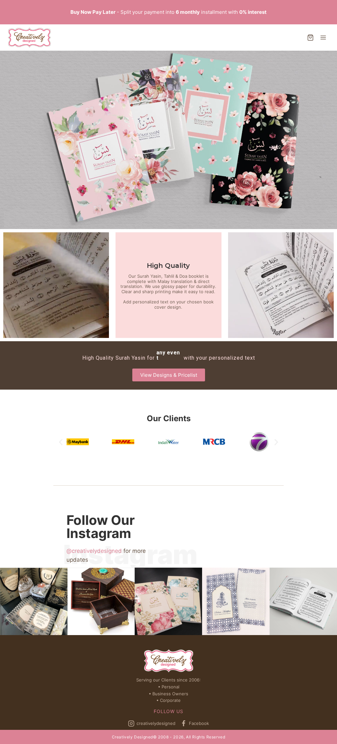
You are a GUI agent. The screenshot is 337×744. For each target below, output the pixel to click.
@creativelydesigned (94, 551)
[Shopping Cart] (310, 37)
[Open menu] (323, 37)
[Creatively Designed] (29, 37)
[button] (168, 375)
